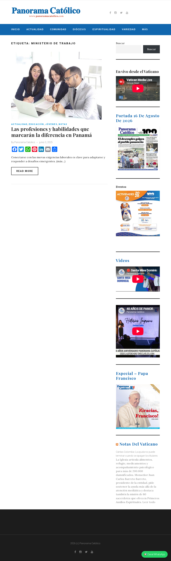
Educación (36, 124)
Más (145, 29)
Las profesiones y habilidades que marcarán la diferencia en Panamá (51, 132)
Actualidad (35, 29)
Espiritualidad (104, 29)
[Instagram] (115, 12)
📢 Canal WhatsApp (154, 554)
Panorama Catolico (24, 142)
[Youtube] (127, 12)
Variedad (129, 29)
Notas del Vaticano (138, 444)
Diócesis (79, 29)
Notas (63, 124)
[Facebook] (110, 12)
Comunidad (58, 29)
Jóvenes (51, 124)
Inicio (15, 29)
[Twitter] (121, 12)
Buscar (120, 43)
